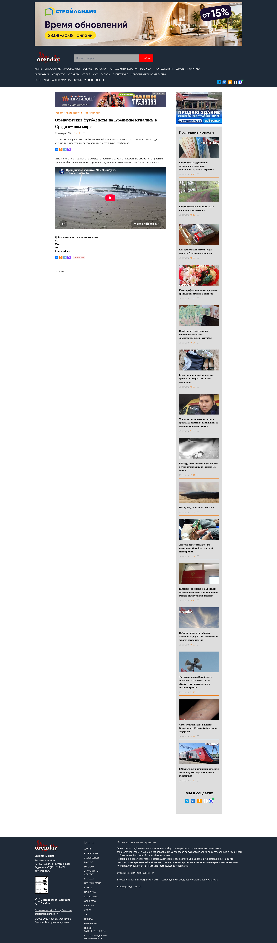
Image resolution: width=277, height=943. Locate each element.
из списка (213, 879)
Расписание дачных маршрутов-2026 (58, 80)
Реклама (145, 68)
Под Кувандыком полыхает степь (196, 507)
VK (56, 240)
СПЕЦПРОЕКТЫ (95, 80)
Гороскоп (101, 68)
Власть (180, 68)
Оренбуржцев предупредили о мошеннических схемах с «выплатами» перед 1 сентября (195, 334)
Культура (73, 74)
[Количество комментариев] (200, 174)
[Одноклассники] (60, 149)
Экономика (42, 74)
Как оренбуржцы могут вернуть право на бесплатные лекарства (196, 251)
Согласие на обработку (48, 910)
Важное (87, 68)
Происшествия (163, 68)
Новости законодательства (148, 74)
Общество (58, 74)
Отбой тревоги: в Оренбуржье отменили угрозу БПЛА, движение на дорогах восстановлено (198, 636)
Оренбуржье (120, 74)
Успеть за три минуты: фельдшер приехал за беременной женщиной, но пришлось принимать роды (198, 422)
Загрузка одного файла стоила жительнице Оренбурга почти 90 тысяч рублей (196, 548)
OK (56, 247)
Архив (38, 68)
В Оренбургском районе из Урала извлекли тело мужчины (196, 208)
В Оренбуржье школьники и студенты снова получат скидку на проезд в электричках (199, 772)
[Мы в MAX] (240, 82)
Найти (146, 58)
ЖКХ (95, 74)
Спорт (86, 74)
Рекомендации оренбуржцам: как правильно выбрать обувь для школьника (196, 378)
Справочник (53, 68)
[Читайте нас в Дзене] (236, 82)
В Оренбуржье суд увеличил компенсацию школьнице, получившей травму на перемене (196, 166)
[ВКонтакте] (56, 149)
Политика (193, 68)
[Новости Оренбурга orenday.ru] (48, 57)
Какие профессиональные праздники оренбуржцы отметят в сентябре (198, 291)
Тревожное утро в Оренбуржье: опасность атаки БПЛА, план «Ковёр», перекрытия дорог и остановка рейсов (195, 682)
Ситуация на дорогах (123, 68)
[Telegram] (65, 149)
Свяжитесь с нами (45, 855)
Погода (105, 74)
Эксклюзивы (71, 68)
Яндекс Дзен (62, 251)
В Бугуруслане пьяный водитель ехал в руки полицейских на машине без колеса (198, 467)
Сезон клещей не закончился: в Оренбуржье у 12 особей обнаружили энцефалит (198, 728)
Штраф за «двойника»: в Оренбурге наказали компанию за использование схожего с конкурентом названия (198, 592)
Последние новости (196, 132)
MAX (57, 244)
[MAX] (69, 149)
